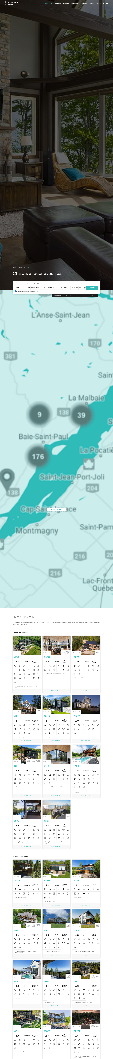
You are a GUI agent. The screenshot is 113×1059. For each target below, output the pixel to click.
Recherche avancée (92, 291)
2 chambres (72, 295)
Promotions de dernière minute (76, 291)
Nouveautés (58, 3)
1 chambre (66, 295)
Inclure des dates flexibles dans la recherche (27, 291)
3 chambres (79, 295)
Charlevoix (84, 3)
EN (107, 3)
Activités (92, 3)
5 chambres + (94, 295)
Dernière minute (75, 3)
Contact (99, 3)
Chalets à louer (48, 3)
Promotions (66, 3)
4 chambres (86, 295)
